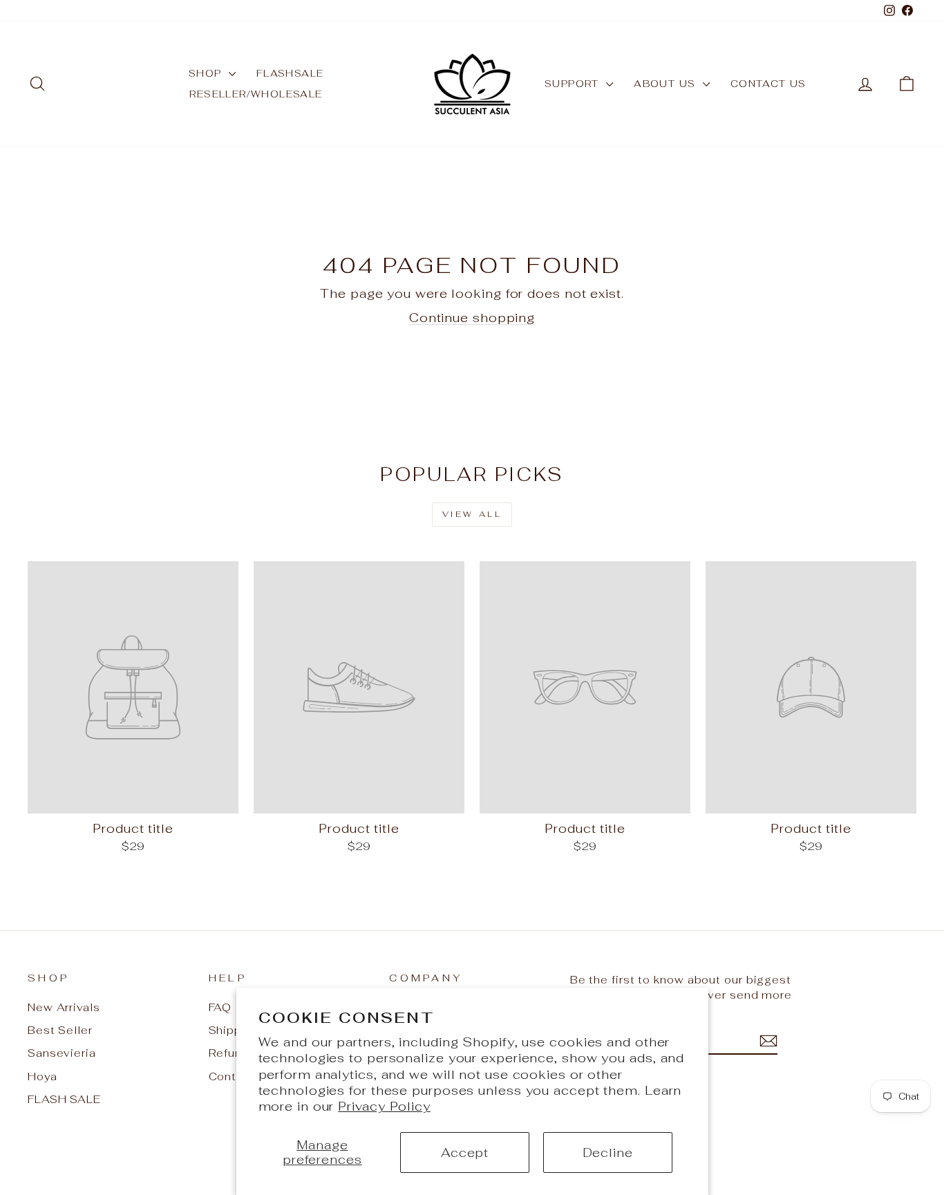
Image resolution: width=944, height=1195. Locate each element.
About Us (666, 83)
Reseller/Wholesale (255, 94)
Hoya (42, 1076)
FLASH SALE (64, 1099)
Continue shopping (472, 318)
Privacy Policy (384, 1106)
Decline (608, 1152)
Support (574, 83)
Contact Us (768, 83)
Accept (465, 1152)
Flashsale (290, 73)
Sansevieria (62, 1053)
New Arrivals (64, 1007)
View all (472, 514)
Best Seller (60, 1030)
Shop (207, 73)
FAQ (220, 1007)
